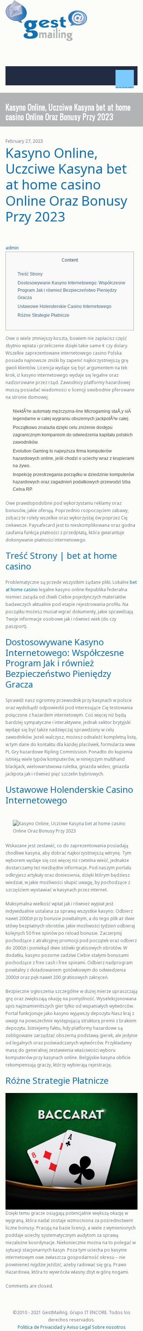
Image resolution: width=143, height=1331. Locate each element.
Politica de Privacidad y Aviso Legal (54, 1327)
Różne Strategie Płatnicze (43, 315)
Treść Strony (30, 274)
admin (12, 248)
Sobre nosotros (109, 1327)
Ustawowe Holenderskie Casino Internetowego (64, 306)
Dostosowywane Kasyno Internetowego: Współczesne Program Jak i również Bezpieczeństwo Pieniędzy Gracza (71, 290)
